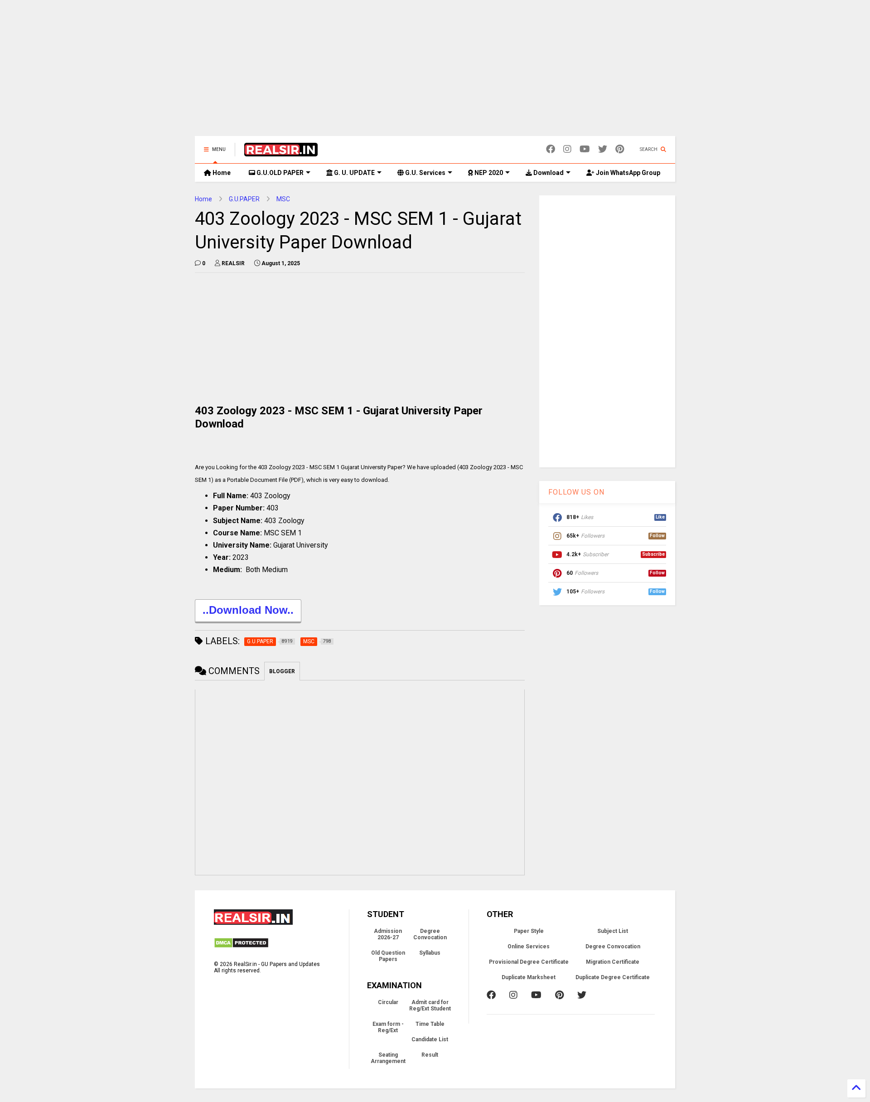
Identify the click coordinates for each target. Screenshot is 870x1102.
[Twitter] (602, 149)
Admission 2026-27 (388, 934)
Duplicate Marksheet (529, 977)
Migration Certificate (612, 962)
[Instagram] (567, 149)
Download (548, 172)
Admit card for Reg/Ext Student (430, 1005)
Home (221, 172)
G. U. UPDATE (354, 172)
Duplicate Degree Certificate (612, 977)
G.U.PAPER (244, 199)
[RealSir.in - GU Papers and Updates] (281, 152)
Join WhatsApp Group (627, 172)
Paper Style (529, 931)
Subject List (612, 931)
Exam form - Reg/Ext (388, 1027)
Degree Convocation (430, 934)
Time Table (430, 1024)
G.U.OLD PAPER (279, 172)
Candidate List (429, 1039)
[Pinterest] (619, 149)
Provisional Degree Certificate (529, 962)
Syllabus (429, 953)
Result (429, 1055)
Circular (388, 1002)
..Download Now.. (248, 610)
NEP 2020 (488, 172)
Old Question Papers (388, 956)
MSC (283, 199)
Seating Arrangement (388, 1058)
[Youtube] (585, 149)
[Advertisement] (435, 72)
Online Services (529, 946)
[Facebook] (550, 149)
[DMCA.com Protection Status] (241, 946)
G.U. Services (424, 172)
